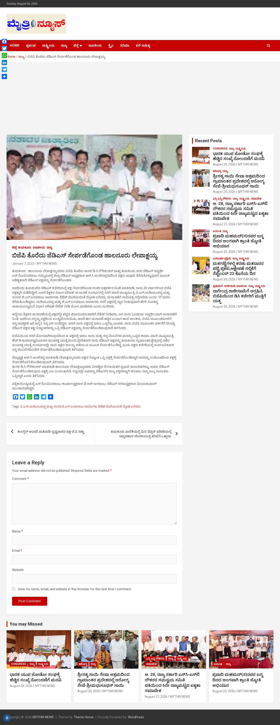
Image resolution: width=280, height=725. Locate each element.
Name (17, 531)
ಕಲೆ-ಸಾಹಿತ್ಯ (143, 45)
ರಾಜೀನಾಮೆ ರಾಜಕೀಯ (235, 286)
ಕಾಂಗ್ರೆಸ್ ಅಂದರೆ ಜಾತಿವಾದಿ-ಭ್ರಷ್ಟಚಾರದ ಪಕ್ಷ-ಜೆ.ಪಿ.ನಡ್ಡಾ (51, 432)
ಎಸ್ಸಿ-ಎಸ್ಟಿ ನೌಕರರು (222, 198)
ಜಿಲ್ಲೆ (76, 45)
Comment (20, 479)
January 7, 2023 (23, 263)
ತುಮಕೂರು (24, 247)
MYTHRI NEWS (47, 263)
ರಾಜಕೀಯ (95, 45)
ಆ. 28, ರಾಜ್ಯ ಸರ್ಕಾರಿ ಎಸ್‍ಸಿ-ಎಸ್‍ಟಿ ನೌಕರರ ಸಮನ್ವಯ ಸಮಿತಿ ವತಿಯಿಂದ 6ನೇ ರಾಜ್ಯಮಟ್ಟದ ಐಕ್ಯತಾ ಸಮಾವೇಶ (240, 211)
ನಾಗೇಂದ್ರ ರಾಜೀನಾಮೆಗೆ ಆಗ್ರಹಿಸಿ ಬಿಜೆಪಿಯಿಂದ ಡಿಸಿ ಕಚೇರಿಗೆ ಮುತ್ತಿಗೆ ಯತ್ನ (239, 296)
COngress (220, 148)
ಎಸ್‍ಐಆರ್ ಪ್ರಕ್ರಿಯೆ (222, 258)
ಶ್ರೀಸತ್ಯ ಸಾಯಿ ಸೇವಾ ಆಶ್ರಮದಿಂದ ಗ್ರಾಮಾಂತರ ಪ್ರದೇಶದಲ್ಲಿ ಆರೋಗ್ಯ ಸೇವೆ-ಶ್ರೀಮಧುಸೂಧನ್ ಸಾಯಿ (239, 181)
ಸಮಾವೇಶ (256, 198)
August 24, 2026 (224, 279)
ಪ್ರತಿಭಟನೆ (217, 286)
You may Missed (26, 624)
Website (18, 570)
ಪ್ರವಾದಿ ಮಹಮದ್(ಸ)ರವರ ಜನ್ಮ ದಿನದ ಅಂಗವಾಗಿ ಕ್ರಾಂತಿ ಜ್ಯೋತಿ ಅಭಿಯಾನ (238, 240)
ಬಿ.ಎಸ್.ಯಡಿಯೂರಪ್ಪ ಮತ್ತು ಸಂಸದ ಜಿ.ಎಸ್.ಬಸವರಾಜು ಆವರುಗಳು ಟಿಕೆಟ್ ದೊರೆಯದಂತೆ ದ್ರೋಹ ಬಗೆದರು (80, 406)
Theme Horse (84, 717)
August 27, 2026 (224, 224)
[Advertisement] (140, 95)
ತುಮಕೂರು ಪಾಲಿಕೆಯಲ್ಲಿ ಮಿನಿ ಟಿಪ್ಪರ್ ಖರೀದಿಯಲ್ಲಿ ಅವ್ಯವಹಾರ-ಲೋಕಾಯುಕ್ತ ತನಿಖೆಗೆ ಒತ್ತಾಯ (141, 434)
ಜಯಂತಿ (217, 231)
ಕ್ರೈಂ (111, 45)
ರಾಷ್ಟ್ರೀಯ (48, 45)
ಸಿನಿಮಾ (124, 45)
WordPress (136, 717)
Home (14, 45)
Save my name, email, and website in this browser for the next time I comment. (74, 589)
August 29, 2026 (224, 164)
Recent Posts (208, 140)
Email (17, 551)
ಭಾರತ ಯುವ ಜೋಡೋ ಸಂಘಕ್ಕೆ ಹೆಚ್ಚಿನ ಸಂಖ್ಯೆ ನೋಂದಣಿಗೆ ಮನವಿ (238, 156)
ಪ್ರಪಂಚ (31, 45)
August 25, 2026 (224, 251)
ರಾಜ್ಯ (64, 45)
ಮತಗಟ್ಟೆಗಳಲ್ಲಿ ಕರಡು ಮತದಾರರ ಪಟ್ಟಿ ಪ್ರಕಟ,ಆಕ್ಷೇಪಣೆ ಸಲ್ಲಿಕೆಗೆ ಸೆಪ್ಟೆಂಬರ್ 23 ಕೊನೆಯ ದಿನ (238, 268)
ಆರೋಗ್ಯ (217, 171)
